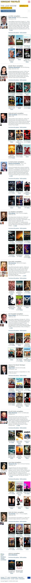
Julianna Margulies (14, 67)
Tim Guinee (11, 513)
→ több (11, 30)
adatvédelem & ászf (5, 578)
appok (16, 578)
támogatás (21, 578)
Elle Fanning (12, 263)
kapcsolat (20, 577)
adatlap (9, 11)
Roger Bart (11, 367)
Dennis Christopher (14, 163)
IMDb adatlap (23, 32)
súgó (8, 577)
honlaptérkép (14, 577)
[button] (29, 1)
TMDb (11, 47)
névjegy (2, 577)
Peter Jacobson (12, 114)
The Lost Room (8, 6)
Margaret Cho (12, 463)
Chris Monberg (12, 555)
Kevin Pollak (12, 315)
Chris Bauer (11, 213)
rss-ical (12, 578)
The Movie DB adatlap (13, 32)
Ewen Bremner (12, 412)
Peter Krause (12, 17)
